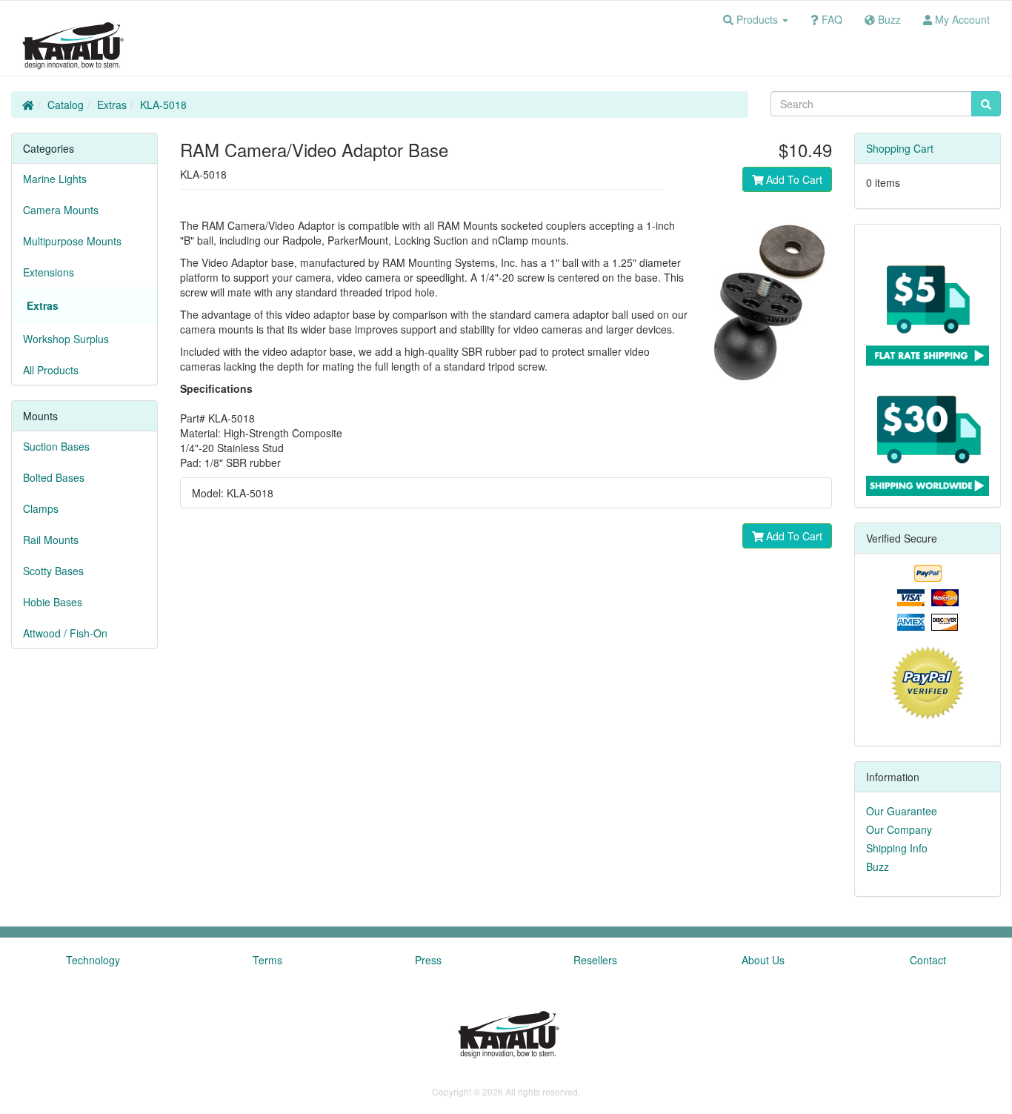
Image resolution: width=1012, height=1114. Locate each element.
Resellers (595, 959)
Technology (93, 959)
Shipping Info (897, 848)
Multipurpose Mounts (72, 240)
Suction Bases (56, 446)
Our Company (899, 829)
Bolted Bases (53, 477)
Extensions (48, 272)
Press (428, 959)
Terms (267, 959)
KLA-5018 (163, 104)
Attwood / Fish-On (65, 633)
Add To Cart (792, 179)
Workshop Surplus (66, 338)
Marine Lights (55, 178)
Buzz (877, 866)
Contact (928, 959)
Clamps (41, 508)
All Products (51, 369)
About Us (763, 959)
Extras (112, 104)
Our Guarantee (901, 810)
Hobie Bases (52, 601)
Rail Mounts (51, 539)
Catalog (65, 104)
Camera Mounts (61, 209)
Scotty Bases (53, 570)
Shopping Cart (899, 148)
